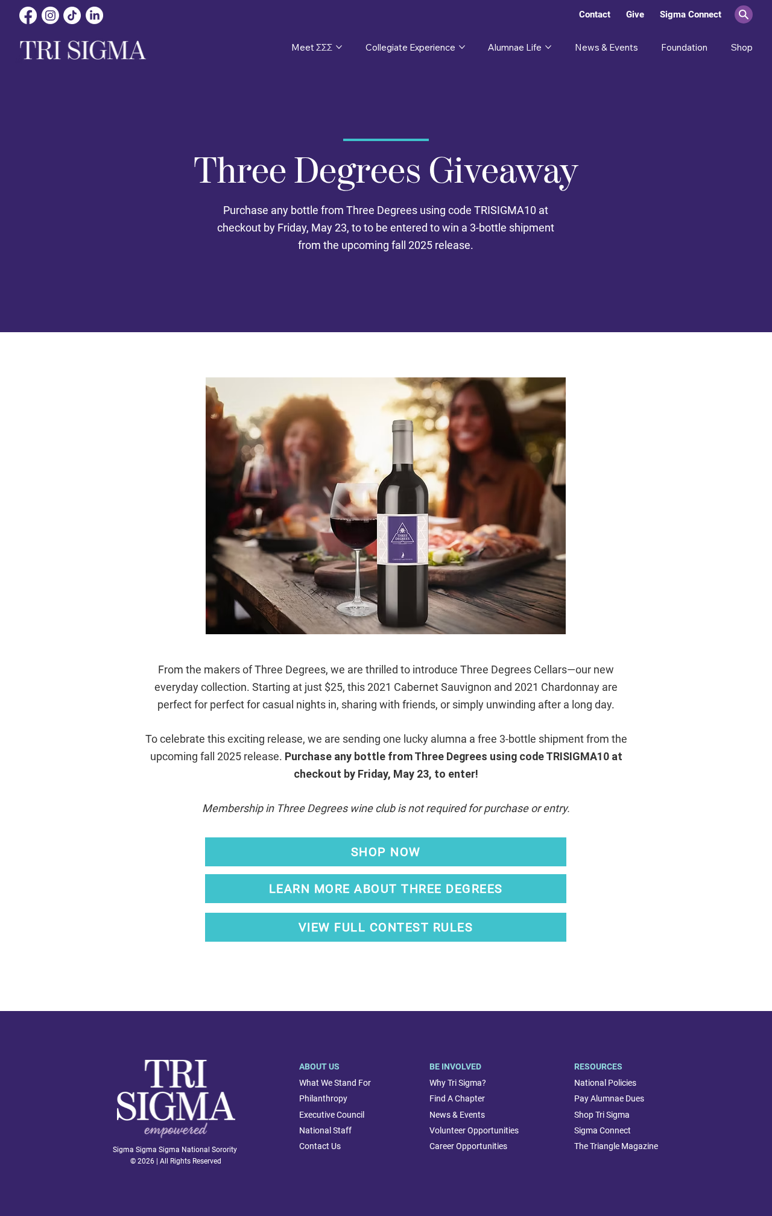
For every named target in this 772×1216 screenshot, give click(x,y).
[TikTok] (72, 15)
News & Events (457, 1115)
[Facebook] (28, 15)
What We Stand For (335, 1083)
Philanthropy (323, 1098)
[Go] (744, 14)
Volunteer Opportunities (474, 1130)
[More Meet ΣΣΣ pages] (339, 47)
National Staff (325, 1130)
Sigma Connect (602, 1130)
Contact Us (320, 1146)
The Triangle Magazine (616, 1146)
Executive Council (331, 1115)
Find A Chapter (457, 1098)
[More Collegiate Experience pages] (462, 47)
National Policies (605, 1083)
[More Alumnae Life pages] (548, 47)
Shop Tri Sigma (602, 1115)
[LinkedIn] (94, 15)
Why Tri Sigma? (457, 1083)
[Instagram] (50, 15)
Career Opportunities (468, 1146)
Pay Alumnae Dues (609, 1098)
